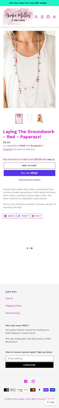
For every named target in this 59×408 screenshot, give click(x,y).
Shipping (7, 149)
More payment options (29, 179)
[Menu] (54, 16)
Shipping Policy (13, 305)
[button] (29, 145)
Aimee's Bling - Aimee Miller (24, 399)
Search (9, 298)
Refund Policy (12, 313)
